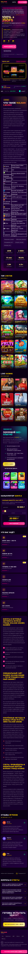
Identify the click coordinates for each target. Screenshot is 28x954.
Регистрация (22, 2)
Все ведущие (5, 376)
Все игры (4, 278)
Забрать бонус (8, 46)
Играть (23, 949)
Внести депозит (13, 523)
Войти (14, 2)
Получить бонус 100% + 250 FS (14, 924)
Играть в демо (9, 464)
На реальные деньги (11, 468)
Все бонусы (7, 51)
